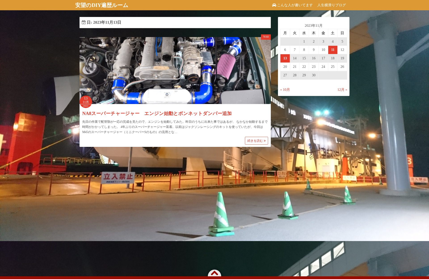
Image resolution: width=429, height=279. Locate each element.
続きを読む (255, 140)
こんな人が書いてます (295, 5)
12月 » (342, 90)
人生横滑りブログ (331, 5)
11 (332, 50)
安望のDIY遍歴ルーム (101, 5)
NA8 (266, 36)
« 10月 (285, 90)
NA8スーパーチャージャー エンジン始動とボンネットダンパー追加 (157, 113)
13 (285, 58)
